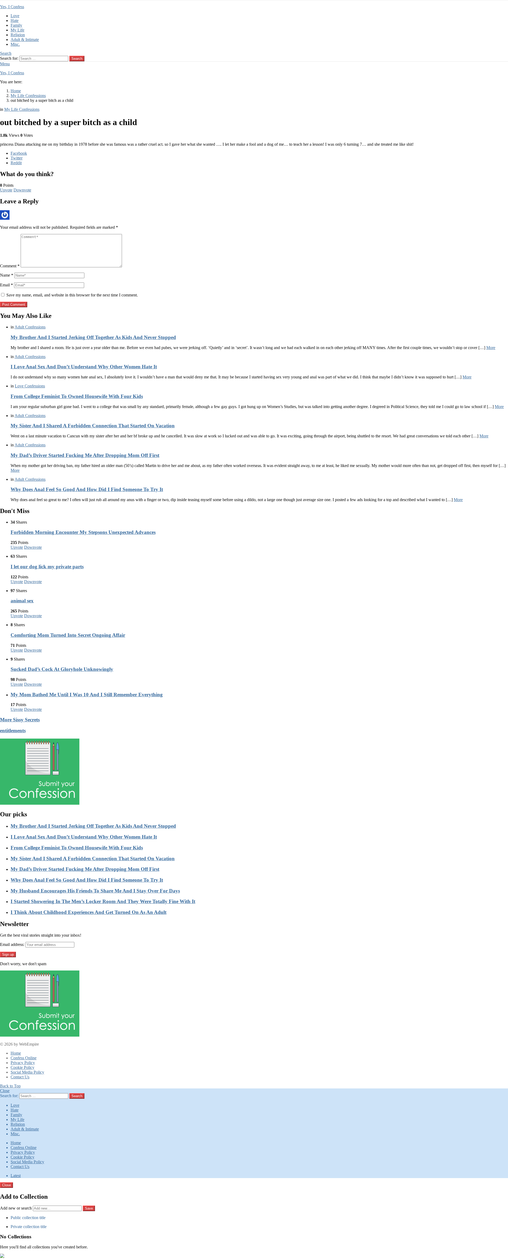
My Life (17, 30)
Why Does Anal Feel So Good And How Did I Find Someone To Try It (87, 489)
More (490, 347)
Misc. (15, 44)
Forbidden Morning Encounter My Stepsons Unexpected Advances (83, 532)
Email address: (12, 944)
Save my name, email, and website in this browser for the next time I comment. (72, 295)
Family (16, 25)
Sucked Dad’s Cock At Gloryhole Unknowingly (62, 669)
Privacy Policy (23, 1062)
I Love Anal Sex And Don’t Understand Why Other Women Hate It (84, 366)
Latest (16, 1175)
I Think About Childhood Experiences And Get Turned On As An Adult (88, 912)
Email (6, 285)
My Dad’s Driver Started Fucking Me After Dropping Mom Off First (85, 455)
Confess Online (24, 1058)
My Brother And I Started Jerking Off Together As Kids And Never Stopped (93, 337)
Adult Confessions (30, 327)
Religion (18, 35)
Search (76, 59)
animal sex (22, 600)
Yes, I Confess (12, 6)
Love (15, 15)
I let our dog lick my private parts (47, 566)
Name (6, 275)
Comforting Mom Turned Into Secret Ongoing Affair (68, 635)
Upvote (6, 190)
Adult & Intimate (25, 39)
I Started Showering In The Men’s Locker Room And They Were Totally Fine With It (103, 901)
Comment (10, 266)
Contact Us (20, 1077)
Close (5, 1090)
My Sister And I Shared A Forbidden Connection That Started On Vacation (93, 425)
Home (16, 1053)
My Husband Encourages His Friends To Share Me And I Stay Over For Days (95, 891)
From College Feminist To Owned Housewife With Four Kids (77, 396)
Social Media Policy (27, 1072)
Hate (15, 20)
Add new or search (16, 1208)
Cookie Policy (22, 1067)
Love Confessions (30, 386)
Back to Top (10, 1086)
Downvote (22, 190)
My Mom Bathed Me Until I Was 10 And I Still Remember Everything (87, 694)
